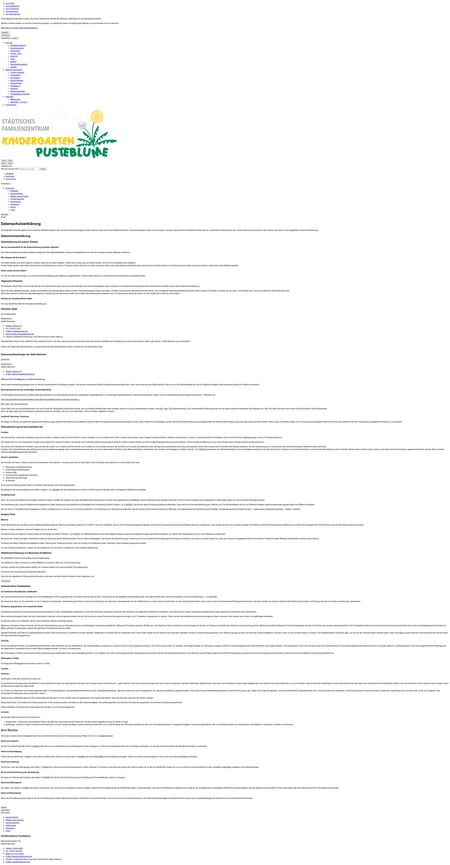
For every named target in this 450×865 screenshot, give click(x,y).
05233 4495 (14, 848)
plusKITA (14, 56)
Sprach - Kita (15, 53)
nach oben (5, 810)
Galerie (13, 61)
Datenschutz (11, 179)
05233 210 (14, 325)
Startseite (9, 173)
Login (12, 209)
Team (12, 58)
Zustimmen (5, 35)
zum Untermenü (12, 8)
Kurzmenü (10, 176)
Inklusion (14, 88)
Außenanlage (16, 83)
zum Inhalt (10, 3)
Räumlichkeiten (16, 80)
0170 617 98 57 (15, 853)
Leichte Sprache (17, 199)
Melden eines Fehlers (19, 196)
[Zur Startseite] (60, 157)
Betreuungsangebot (14, 69)
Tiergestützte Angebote (20, 94)
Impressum (14, 204)
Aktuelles (9, 96)
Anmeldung (15, 77)
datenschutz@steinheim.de (20, 374)
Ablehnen (5, 32)
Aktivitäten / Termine (18, 102)
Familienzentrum (17, 48)
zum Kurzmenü (12, 11)
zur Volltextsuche (13, 14)
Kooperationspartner (18, 64)
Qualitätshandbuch (18, 45)
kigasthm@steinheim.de (19, 856)
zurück (3, 807)
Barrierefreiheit (16, 193)
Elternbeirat (15, 50)
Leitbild (13, 67)
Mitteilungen (15, 99)
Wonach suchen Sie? (10, 168)
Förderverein (11, 104)
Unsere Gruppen (17, 72)
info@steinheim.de (17, 331)
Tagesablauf (15, 75)
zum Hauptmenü (12, 6)
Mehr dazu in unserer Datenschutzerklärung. (19, 27)
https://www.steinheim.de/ (20, 334)
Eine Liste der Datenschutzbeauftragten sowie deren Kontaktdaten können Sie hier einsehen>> (40, 399)
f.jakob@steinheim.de (18, 861)
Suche (13, 207)
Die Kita (9, 42)
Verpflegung (15, 85)
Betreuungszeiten (17, 91)
